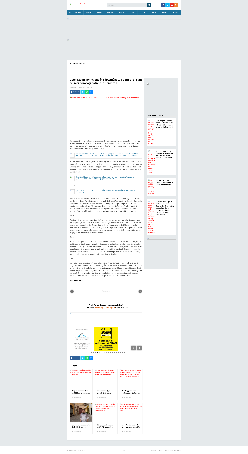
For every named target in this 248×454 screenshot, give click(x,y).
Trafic (153, 13)
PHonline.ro (70, 12)
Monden (99, 13)
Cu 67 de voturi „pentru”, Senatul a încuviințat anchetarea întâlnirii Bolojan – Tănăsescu (105, 191)
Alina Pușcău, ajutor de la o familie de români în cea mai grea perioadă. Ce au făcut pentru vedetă (131, 426)
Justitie (164, 13)
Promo (175, 13)
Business (78, 13)
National (110, 13)
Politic (121, 13)
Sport (143, 13)
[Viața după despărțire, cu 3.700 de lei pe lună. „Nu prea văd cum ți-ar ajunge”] (81, 378)
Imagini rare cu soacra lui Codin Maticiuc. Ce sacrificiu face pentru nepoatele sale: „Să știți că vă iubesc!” (81, 426)
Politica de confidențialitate (173, 450)
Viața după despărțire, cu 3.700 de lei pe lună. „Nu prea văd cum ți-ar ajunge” (80, 392)
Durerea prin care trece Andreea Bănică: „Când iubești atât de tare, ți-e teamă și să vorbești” (165, 123)
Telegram (111, 307)
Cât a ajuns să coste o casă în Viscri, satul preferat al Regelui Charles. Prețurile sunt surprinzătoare (105, 426)
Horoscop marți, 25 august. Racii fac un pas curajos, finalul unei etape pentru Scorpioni (105, 392)
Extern (88, 13)
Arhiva (160, 450)
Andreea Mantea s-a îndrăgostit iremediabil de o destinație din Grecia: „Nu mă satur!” (164, 154)
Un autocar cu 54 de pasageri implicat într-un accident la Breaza (164, 182)
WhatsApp (99, 307)
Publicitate (153, 450)
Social (132, 13)
